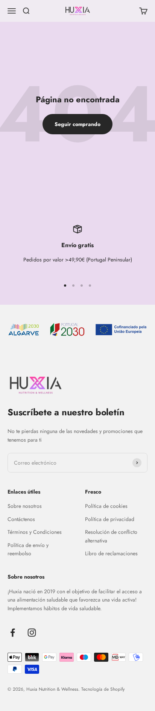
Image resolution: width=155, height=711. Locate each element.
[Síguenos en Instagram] (32, 632)
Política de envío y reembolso (28, 549)
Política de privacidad (109, 519)
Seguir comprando (77, 124)
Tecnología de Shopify (103, 689)
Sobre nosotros (25, 506)
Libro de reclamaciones (111, 553)
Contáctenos (21, 519)
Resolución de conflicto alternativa (111, 536)
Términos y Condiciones (35, 532)
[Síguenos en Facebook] (13, 632)
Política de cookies (106, 506)
